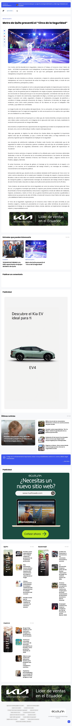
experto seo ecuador (16, 707)
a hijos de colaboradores (7, 4)
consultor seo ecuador (29, 707)
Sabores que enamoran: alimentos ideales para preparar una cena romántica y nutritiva (27, 661)
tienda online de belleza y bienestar (23, 721)
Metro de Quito (7, 18)
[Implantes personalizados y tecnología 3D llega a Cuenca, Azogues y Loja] (19, 673)
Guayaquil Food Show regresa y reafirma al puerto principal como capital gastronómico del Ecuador (43, 552)
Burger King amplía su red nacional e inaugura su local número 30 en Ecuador (27, 632)
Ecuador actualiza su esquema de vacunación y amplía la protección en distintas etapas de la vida (18, 439)
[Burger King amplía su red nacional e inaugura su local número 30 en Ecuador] (19, 630)
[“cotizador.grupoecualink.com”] (36, 539)
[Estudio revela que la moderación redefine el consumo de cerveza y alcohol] (19, 600)
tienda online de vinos (15, 712)
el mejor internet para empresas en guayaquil (17, 710)
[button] (4, 45)
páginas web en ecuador (12, 719)
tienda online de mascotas (33, 719)
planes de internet (34, 710)
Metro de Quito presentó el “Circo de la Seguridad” (35, 263)
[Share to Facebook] (4, 30)
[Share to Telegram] (4, 41)
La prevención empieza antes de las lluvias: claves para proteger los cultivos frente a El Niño (63, 572)
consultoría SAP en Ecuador (29, 712)
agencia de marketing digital (33, 705)
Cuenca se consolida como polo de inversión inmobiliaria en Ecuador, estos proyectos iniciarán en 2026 (27, 646)
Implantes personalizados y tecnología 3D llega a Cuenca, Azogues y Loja (27, 674)
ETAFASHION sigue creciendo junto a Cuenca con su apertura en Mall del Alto (8, 628)
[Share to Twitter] (4, 33)
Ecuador (5, 259)
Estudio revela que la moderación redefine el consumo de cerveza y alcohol (27, 602)
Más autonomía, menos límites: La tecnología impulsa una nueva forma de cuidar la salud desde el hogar (27, 571)
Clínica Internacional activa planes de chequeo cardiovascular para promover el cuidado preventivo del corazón (27, 588)
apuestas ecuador (32, 714)
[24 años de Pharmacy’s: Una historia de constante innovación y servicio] (55, 554)
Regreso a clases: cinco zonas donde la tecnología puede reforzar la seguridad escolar (57, 447)
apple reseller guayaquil (15, 717)
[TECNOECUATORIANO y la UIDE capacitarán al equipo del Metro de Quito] (13, 249)
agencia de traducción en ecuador (17, 714)
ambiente (22, 719)
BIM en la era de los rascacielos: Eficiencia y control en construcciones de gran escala (57, 422)
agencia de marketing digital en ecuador (15, 705)
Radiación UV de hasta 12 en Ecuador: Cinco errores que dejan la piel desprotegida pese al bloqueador (57, 439)
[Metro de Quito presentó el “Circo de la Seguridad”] (36, 249)
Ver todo (67, 237)
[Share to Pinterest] (4, 36)
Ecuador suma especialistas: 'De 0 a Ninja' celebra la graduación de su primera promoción (57, 431)
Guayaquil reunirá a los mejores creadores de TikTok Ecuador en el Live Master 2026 (63, 609)
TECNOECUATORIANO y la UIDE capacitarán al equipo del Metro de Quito (12, 264)
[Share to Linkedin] (4, 39)
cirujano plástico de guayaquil (29, 717)
